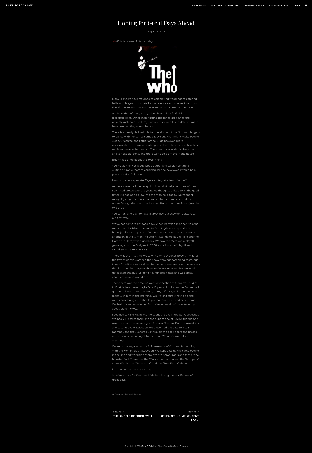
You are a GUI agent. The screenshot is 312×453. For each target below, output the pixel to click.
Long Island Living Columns (225, 5)
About (298, 5)
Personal (138, 394)
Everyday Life (121, 394)
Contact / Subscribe (279, 5)
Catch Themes (180, 446)
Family (130, 394)
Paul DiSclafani (20, 5)
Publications (198, 5)
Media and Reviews (254, 5)
